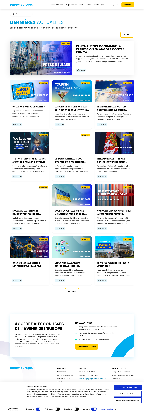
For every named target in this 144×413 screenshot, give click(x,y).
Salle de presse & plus (95, 5)
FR (117, 5)
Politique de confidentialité (121, 372)
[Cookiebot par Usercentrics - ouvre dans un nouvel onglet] (12, 409)
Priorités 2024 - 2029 (64, 379)
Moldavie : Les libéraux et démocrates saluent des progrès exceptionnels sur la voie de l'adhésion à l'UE (28, 212)
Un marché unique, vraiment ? (28, 106)
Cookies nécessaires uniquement (127, 400)
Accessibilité (116, 379)
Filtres (128, 34)
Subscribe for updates (87, 346)
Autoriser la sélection (127, 394)
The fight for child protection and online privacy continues (29, 160)
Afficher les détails (107, 409)
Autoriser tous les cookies (128, 387)
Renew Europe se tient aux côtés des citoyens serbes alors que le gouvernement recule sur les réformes (112, 160)
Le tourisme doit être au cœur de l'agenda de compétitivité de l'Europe (71, 108)
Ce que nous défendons (74, 5)
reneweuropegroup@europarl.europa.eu (92, 379)
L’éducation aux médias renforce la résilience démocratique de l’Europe (69, 265)
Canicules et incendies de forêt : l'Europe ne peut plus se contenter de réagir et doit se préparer (114, 212)
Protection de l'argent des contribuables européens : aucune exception (111, 108)
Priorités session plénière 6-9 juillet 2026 (113, 264)
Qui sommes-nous (54, 5)
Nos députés (61, 372)
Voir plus (72, 291)
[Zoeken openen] (112, 5)
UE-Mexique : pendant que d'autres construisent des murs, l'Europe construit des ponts (70, 160)
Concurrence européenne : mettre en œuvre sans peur (27, 264)
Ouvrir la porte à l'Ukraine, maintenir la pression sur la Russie (70, 212)
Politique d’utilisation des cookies (123, 375)
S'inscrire (127, 5)
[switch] (57, 409)
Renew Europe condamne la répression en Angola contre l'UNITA (100, 49)
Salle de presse (62, 382)
